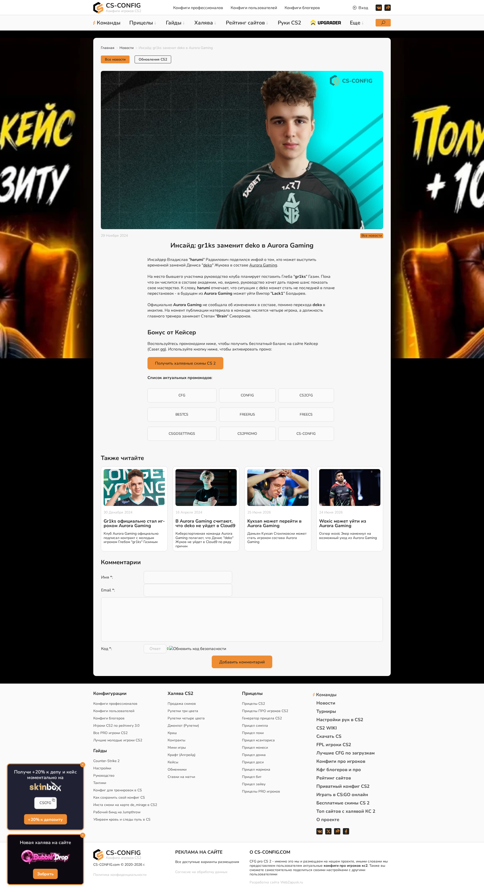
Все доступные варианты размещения (207, 861)
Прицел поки (253, 733)
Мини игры (177, 747)
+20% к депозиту (45, 819)
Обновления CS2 (153, 59)
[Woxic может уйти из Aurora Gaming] (349, 487)
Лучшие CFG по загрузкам (345, 753)
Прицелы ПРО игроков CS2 (265, 711)
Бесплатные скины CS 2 (343, 803)
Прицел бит (251, 776)
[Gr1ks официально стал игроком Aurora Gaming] (134, 487)
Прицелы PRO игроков (261, 791)
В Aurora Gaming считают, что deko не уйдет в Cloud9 (205, 523)
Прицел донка (254, 754)
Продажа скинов (182, 703)
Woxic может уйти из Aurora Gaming (342, 523)
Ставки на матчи (181, 776)
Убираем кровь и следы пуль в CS (121, 819)
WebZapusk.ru (291, 882)
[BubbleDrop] (45, 857)
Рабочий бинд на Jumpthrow (117, 812)
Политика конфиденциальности (119, 874)
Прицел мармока (256, 769)
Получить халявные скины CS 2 (185, 363)
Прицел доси (253, 762)
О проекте (327, 820)
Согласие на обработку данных (201, 872)
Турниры (326, 711)
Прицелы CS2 (253, 703)
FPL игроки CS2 (333, 745)
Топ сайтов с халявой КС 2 (345, 811)
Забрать (45, 874)
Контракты (176, 740)
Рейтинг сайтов (333, 778)
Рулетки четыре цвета (186, 718)
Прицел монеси (255, 747)
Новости (126, 47)
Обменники (177, 769)
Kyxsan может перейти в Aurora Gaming (274, 523)
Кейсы (173, 762)
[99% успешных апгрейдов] (325, 22)
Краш (172, 733)
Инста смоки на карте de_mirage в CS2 (125, 804)
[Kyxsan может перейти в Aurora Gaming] (278, 487)
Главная (107, 47)
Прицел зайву (253, 784)
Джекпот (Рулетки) (183, 725)
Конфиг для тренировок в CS (117, 790)
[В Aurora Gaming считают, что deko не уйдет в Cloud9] (206, 487)
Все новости (115, 59)
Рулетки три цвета (183, 711)
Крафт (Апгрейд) (181, 754)
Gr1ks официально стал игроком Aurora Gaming (134, 523)
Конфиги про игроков (340, 761)
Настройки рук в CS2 (339, 720)
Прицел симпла (255, 725)
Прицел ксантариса (258, 740)
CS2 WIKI (326, 728)
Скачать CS (328, 736)
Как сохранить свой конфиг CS (119, 797)
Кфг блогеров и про (338, 770)
